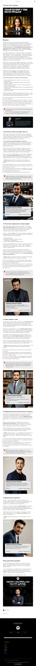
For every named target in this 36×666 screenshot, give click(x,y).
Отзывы (5, 653)
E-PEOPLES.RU (8, 111)
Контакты (5, 650)
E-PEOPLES (14, 102)
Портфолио (6, 647)
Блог (5, 651)
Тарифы (5, 644)
